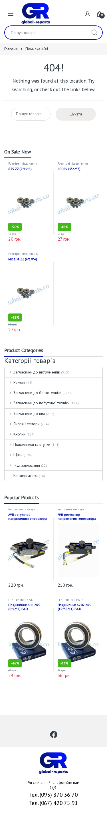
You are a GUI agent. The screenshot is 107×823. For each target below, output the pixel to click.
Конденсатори (25, 475)
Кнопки (19, 434)
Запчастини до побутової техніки (41, 402)
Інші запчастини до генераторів (21, 511)
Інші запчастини (26, 465)
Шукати (94, 32)
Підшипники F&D (20, 600)
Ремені (19, 382)
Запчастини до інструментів (36, 372)
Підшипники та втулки (31, 444)
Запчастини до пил (29, 413)
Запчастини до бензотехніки (37, 392)
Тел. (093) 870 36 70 (53, 794)
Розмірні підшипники (23, 163)
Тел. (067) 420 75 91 (53, 803)
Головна (11, 48)
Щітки (18, 454)
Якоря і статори (26, 423)
